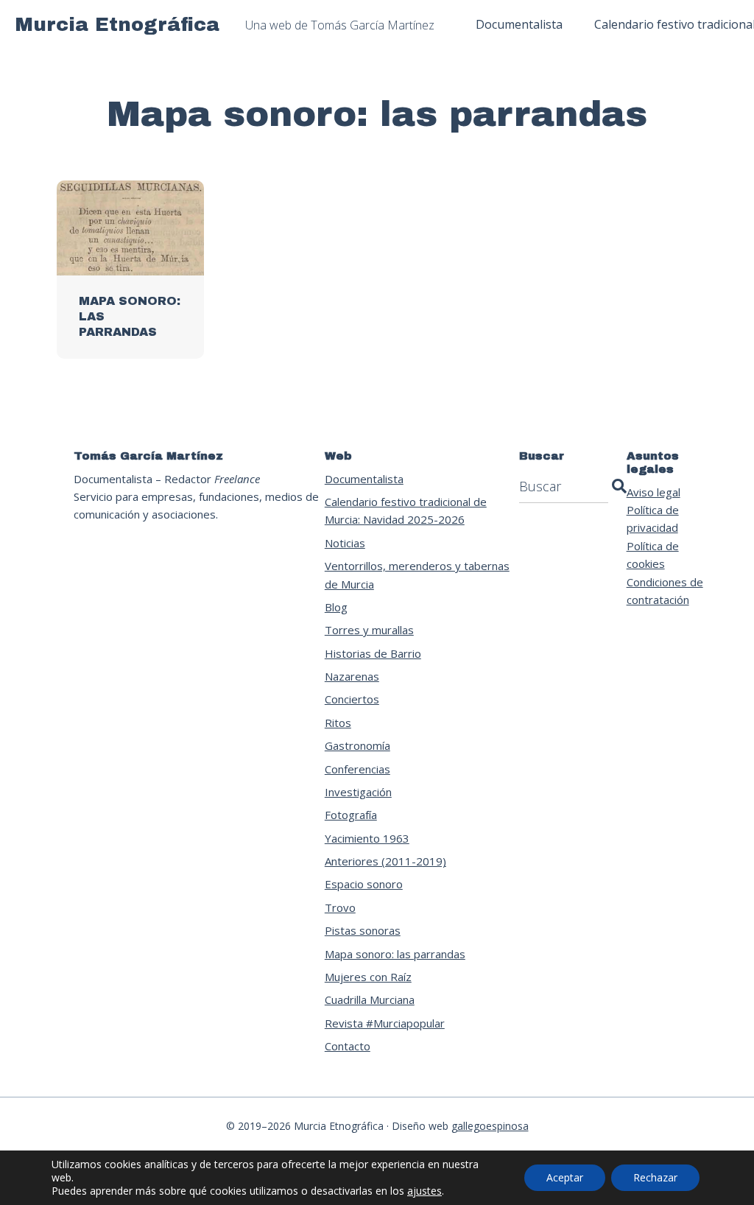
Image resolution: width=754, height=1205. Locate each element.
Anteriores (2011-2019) (385, 861)
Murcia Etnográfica (117, 24)
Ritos (338, 722)
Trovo (340, 907)
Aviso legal (653, 492)
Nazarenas (352, 676)
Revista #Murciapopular (385, 1023)
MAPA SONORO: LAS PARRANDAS (129, 316)
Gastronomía (357, 745)
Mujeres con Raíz (368, 976)
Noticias (345, 542)
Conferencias (357, 769)
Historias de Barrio (373, 653)
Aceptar (564, 1177)
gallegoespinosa (490, 1126)
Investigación (358, 791)
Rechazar (655, 1177)
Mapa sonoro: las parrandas (395, 953)
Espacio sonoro (364, 883)
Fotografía (351, 814)
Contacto (347, 1046)
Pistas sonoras (363, 930)
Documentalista (364, 478)
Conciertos (352, 699)
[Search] (619, 486)
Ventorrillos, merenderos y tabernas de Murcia (417, 574)
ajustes (424, 1191)
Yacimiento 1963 (367, 838)
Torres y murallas (369, 629)
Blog (336, 607)
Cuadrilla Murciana (370, 999)
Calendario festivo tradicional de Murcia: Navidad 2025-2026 (406, 510)
